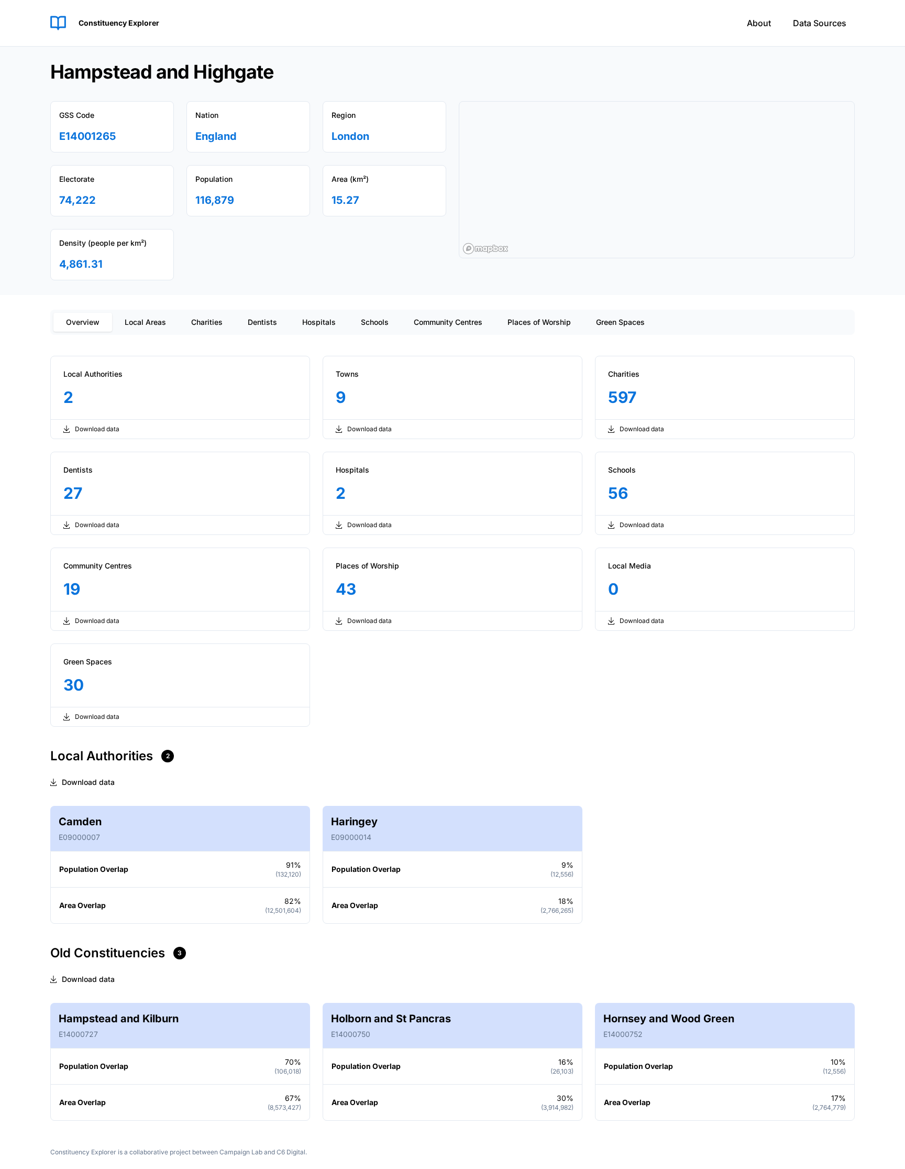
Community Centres (448, 322)
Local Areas (145, 322)
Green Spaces (620, 322)
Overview (83, 322)
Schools (375, 322)
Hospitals (319, 322)
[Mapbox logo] (485, 249)
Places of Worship (539, 322)
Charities (207, 322)
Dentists (262, 322)
